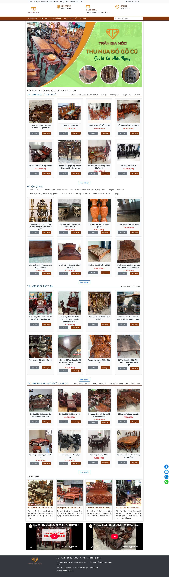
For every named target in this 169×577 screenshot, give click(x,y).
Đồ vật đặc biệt (35, 186)
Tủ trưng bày (114, 95)
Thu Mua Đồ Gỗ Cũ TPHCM (40, 286)
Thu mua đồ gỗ (70, 18)
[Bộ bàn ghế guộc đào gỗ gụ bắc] (69, 441)
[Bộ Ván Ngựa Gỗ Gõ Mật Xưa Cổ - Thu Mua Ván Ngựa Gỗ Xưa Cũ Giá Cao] (128, 210)
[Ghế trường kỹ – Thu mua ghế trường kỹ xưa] (40, 251)
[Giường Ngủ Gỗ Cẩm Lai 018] (99, 251)
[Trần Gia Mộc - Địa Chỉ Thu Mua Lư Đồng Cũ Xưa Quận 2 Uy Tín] (40, 210)
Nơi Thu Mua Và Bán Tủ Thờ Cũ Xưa (85, 95)
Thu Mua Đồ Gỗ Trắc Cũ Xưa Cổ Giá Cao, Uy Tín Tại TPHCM (141, 508)
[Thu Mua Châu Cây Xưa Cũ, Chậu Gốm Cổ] (69, 210)
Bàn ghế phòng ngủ (133, 383)
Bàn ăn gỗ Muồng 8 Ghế (99, 455)
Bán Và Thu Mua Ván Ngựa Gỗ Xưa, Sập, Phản (88, 190)
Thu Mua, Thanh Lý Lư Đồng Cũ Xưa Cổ (75, 194)
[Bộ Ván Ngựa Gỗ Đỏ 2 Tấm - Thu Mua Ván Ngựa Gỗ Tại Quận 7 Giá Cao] (128, 346)
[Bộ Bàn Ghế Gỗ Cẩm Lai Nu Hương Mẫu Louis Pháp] (40, 400)
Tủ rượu (104, 95)
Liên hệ (83, 18)
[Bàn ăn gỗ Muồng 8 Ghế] (99, 441)
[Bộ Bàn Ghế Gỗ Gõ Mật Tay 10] (40, 152)
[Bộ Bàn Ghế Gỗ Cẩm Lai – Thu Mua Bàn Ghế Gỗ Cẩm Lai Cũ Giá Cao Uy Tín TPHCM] (40, 111)
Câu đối (39, 190)
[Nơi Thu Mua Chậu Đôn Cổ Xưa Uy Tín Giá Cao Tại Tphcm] (128, 303)
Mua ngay (46, 133)
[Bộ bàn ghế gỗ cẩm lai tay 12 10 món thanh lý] (99, 400)
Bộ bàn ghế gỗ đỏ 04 (70, 125)
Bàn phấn (120, 190)
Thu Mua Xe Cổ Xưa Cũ (101, 194)
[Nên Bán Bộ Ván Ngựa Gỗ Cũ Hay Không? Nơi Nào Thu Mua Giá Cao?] (69, 346)
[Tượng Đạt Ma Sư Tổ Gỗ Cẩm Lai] (99, 346)
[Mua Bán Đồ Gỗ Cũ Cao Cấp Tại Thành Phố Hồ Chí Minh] (37, 10)
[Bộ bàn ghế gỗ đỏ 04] (69, 111)
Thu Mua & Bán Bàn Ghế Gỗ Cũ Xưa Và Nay (48, 383)
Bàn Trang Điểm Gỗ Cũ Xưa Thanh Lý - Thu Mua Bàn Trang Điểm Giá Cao (69, 319)
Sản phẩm (55, 18)
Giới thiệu (44, 18)
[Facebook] (126, 1)
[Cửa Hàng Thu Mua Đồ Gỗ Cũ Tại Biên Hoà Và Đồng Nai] (40, 303)
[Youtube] (132, 1)
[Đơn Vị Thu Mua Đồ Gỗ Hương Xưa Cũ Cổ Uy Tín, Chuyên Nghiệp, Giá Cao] (70, 493)
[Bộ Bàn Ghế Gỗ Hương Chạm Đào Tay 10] (99, 152)
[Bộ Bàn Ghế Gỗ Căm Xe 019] (69, 400)
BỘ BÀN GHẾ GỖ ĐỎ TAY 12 (99, 125)
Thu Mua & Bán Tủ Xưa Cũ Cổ (41, 94)
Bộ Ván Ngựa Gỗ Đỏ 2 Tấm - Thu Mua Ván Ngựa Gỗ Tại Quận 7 (128, 362)
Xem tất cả (84, 183)
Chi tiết (34, 133)
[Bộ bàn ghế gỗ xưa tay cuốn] (128, 400)
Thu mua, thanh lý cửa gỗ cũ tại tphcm (43, 194)
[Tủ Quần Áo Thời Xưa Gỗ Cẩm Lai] (99, 210)
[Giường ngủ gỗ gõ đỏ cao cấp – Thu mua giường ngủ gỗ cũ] (128, 251)
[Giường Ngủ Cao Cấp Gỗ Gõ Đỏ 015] (69, 251)
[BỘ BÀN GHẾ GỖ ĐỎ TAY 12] (99, 111)
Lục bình (137, 95)
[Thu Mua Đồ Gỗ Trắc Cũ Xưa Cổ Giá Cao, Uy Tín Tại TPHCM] (128, 493)
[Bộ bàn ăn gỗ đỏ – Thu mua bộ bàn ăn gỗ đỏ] (128, 441)
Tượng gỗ (116, 194)
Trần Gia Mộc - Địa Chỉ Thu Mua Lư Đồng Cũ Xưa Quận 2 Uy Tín (41, 226)
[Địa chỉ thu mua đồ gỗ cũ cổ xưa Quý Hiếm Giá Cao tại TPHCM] (40, 493)
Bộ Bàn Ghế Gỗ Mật (128, 166)
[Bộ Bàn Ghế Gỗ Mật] (128, 152)
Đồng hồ (111, 190)
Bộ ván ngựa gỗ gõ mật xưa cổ (128, 224)
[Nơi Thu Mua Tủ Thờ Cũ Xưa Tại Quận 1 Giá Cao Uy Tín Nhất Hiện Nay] (99, 303)
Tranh (31, 190)
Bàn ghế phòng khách (82, 383)
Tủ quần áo (127, 95)
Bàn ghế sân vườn (116, 383)
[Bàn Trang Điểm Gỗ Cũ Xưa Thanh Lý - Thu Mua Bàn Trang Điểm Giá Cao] (69, 303)
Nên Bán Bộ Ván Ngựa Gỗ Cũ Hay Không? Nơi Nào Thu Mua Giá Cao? (69, 362)
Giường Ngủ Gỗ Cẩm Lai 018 (99, 265)
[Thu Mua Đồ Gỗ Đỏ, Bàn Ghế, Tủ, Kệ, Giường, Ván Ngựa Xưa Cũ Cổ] (99, 493)
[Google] (130, 1)
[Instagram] (135, 1)
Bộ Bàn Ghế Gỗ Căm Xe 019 (69, 414)
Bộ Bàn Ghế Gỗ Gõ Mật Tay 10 (40, 166)
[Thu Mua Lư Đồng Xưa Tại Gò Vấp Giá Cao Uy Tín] (40, 346)
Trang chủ (32, 18)
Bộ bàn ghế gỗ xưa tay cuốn (128, 414)
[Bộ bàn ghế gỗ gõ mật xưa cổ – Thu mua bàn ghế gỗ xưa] (69, 152)
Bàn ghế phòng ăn (99, 383)
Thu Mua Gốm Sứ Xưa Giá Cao (56, 190)
